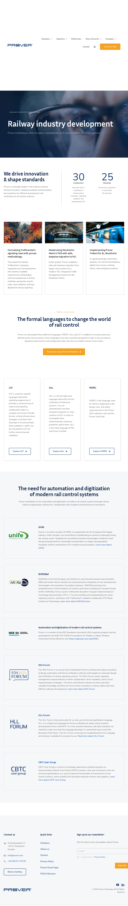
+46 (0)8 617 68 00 (17, 861)
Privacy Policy (99, 857)
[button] (97, 46)
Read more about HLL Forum (91, 736)
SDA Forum (44, 664)
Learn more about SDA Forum (81, 689)
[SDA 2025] (18, 670)
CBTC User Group (47, 762)
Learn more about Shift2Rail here (75, 601)
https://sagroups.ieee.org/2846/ (83, 638)
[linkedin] (123, 884)
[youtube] (117, 884)
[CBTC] (18, 767)
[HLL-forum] (18, 720)
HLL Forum (44, 715)
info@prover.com (15, 855)
